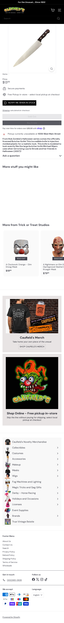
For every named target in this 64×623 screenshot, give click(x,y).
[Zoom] (51, 68)
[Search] (58, 18)
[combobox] (32, 18)
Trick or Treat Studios (33, 225)
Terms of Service (10, 562)
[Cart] (52, 10)
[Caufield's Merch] (32, 316)
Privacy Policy (9, 551)
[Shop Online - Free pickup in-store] (32, 383)
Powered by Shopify (11, 617)
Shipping (6, 110)
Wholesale (7, 565)
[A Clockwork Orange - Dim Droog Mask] (21, 252)
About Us (7, 541)
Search (6, 548)
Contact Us (8, 545)
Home (5, 74)
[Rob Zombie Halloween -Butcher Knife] (21, 194)
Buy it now (32, 123)
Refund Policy (8, 555)
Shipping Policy (9, 558)
